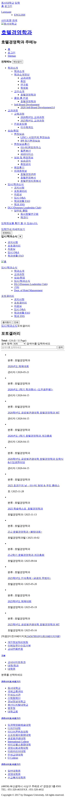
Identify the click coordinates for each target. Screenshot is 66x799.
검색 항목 (6, 343)
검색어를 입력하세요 (38, 343)
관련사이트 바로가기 (11, 681)
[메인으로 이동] (3, 261)
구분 (3, 655)
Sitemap (12, 55)
